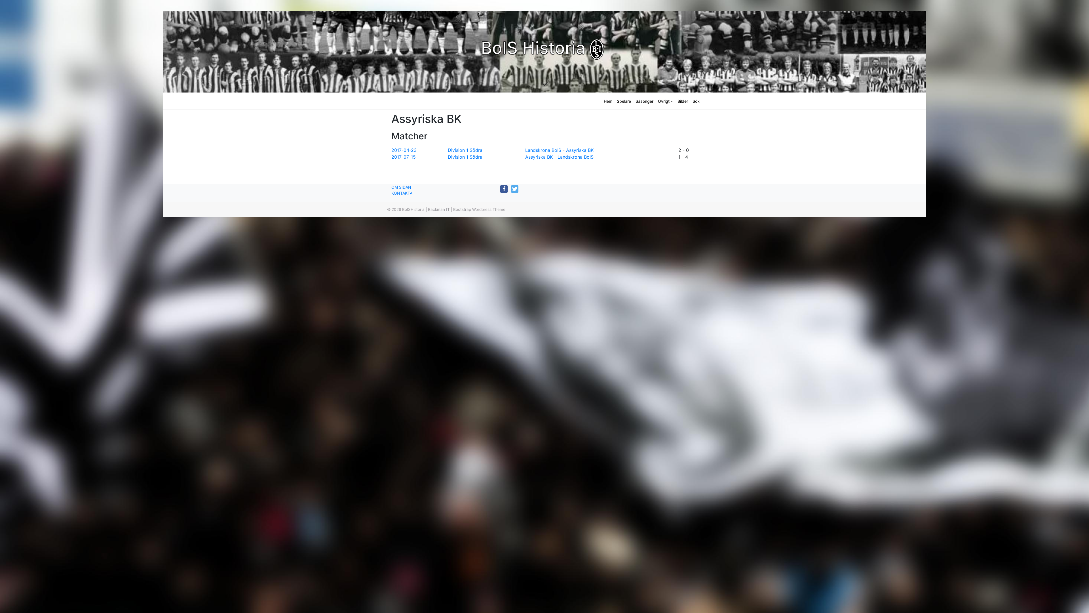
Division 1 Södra (465, 150)
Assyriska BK (580, 150)
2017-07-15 (403, 157)
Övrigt (664, 101)
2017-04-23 (404, 150)
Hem (608, 101)
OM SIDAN (401, 187)
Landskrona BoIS (543, 150)
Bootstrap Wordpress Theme (479, 209)
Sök (696, 101)
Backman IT (439, 209)
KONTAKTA (401, 193)
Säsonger (644, 101)
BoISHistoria (413, 209)
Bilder (683, 101)
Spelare (624, 101)
